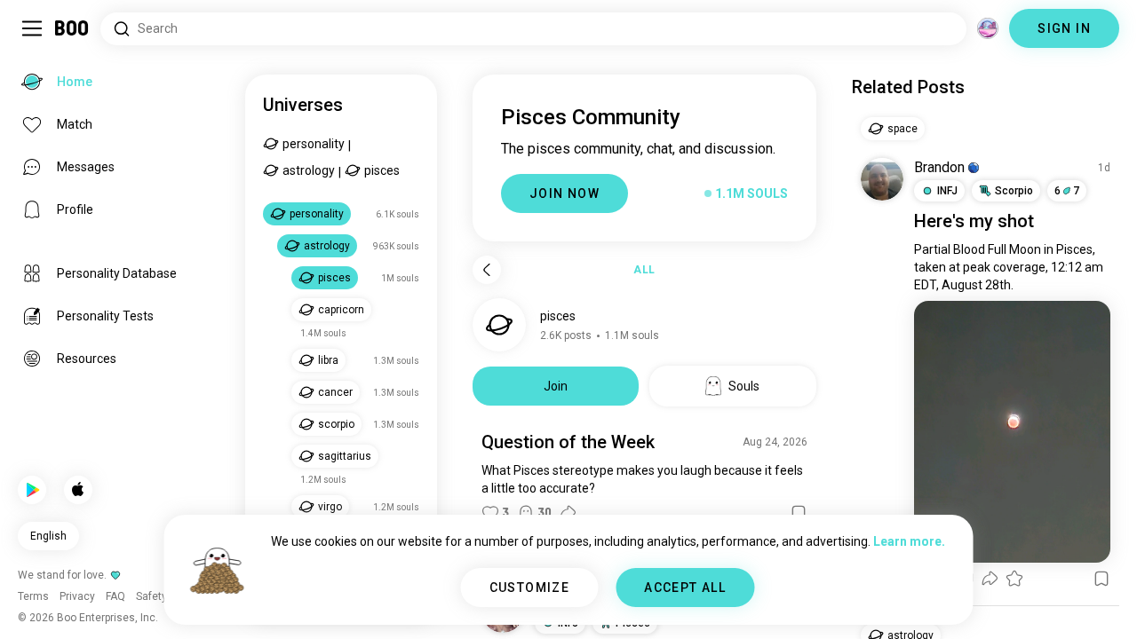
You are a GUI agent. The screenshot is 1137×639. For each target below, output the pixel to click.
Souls (743, 386)
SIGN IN (1064, 28)
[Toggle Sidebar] (32, 28)
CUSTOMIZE (529, 587)
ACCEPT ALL (685, 587)
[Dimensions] (987, 28)
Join (556, 386)
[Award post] (1014, 579)
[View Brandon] (882, 179)
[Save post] (798, 513)
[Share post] (567, 513)
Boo (72, 28)
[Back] (487, 270)
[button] (973, 167)
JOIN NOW (564, 193)
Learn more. (909, 541)
